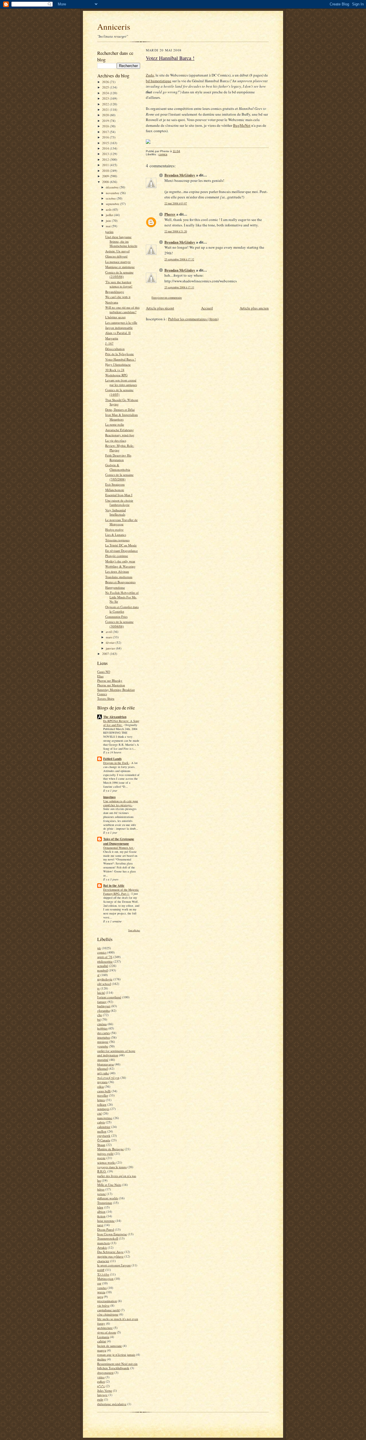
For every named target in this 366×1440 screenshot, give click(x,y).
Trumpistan (104, 1202)
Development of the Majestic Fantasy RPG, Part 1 (121, 892)
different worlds (107, 1198)
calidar (101, 1341)
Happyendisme (115, 587)
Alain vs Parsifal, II (118, 333)
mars (109, 637)
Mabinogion (105, 1278)
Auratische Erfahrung (119, 430)
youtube (102, 1046)
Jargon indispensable (119, 327)
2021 (106, 109)
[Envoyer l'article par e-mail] (183, 151)
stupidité (102, 1059)
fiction (101, 1216)
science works (106, 1162)
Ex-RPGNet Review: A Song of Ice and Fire (121, 723)
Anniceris (113, 26)
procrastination (107, 1301)
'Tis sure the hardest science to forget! (118, 284)
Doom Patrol (105, 1229)
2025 (106, 87)
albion (101, 1211)
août (109, 209)
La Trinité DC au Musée (121, 545)
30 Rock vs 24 (114, 370)
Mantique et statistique (120, 267)
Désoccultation (115, 349)
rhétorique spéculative (111, 1404)
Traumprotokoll (107, 1238)
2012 (106, 159)
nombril (102, 970)
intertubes (103, 1037)
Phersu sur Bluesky (109, 680)
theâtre (101, 1359)
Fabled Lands (112, 759)
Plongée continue (116, 556)
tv (98, 988)
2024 (106, 93)
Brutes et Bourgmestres (120, 582)
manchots (103, 1243)
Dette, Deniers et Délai (120, 409)
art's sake (103, 1073)
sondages (103, 1109)
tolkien (101, 1104)
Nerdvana (111, 302)
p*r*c (101, 1386)
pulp (100, 1399)
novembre (113, 193)
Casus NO (103, 671)
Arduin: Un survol (117, 251)
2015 (106, 143)
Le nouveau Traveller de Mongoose (121, 522)
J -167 (109, 343)
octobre (111, 198)
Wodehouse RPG (116, 375)
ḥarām (109, 232)
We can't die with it (117, 297)
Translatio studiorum (118, 577)
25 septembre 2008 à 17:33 (179, 287)
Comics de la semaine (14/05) (119, 392)
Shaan (101, 1145)
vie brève (103, 1305)
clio (99, 1015)
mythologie (104, 979)
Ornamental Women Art (118, 848)
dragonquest (105, 1372)
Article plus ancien (254, 308)
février (111, 642)
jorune (101, 1194)
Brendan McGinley (179, 175)
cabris (101, 1122)
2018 (106, 126)
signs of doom (106, 1332)
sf (98, 975)
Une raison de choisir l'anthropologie (119, 502)
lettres (101, 1100)
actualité (102, 966)
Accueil (207, 308)
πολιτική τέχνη (108, 1077)
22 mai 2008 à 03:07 (175, 203)
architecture (105, 1328)
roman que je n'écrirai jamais (116, 1354)
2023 (106, 98)
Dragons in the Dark (116, 763)
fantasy (102, 1001)
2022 (106, 104)
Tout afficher (134, 930)
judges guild (105, 1153)
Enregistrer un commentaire (167, 297)
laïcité (101, 992)
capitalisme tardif (108, 1310)
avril (109, 632)
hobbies (102, 1028)
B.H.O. (101, 1171)
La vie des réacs (115, 440)
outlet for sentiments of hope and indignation (116, 1053)
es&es (101, 1381)
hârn (100, 1207)
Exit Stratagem (115, 484)
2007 (106, 653)
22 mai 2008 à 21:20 (175, 231)
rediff (100, 1270)
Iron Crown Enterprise (112, 1234)
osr (99, 1283)
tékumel (102, 1068)
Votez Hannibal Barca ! (120, 359)
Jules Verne (104, 1390)
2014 (106, 148)
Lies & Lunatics (115, 534)
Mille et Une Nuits (109, 1184)
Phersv (170, 214)
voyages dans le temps (112, 1167)
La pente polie (114, 424)
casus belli (104, 1091)
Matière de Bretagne (110, 1149)
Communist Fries (116, 616)
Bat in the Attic (113, 885)
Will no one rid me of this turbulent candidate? (122, 309)
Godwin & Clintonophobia (117, 467)
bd (99, 1019)
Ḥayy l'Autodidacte (118, 364)
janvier (111, 648)
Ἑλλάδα (103, 1274)
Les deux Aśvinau (117, 571)
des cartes (103, 1033)
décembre (113, 187)
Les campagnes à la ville (121, 322)
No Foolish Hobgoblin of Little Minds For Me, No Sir (122, 597)
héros (100, 1189)
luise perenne (106, 1220)
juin (109, 220)
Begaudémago (114, 291)
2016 (106, 137)
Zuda (150, 75)
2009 (106, 176)
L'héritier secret (115, 317)
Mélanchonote (114, 490)
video (101, 1377)
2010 (106, 170)
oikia (100, 1086)
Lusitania (103, 1337)
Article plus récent (160, 308)
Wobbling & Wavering (120, 566)
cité (99, 1113)
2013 (106, 154)
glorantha (103, 1010)
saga (100, 1296)
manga (101, 1350)
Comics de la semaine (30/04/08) (119, 624)
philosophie (105, 961)
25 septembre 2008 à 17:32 (179, 259)
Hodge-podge (114, 529)
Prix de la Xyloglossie (119, 354)
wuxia (101, 1292)
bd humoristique (158, 80)
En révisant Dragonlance (121, 550)
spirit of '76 (104, 957)
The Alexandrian (114, 717)
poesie (101, 1158)
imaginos (109, 797)
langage (102, 1395)
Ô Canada (103, 1140)
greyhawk (103, 1135)
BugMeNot (241, 125)
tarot (100, 1225)
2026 (106, 82)
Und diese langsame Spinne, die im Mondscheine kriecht (121, 241)
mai (109, 226)
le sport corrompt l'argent (114, 1265)
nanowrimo (104, 1118)
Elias (100, 676)
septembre (113, 204)
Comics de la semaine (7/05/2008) (119, 476)
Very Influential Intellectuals (115, 512)
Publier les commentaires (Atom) (193, 318)
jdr (99, 948)
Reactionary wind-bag (119, 435)
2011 (106, 165)
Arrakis (102, 1247)
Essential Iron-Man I (118, 495)
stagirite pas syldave (110, 1256)
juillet (110, 215)
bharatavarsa (105, 1064)
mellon (101, 1131)
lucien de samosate (109, 1346)
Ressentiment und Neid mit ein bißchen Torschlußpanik (117, 1365)
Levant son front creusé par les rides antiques (121, 382)
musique (102, 1041)
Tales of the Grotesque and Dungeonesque (118, 841)
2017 (106, 132)
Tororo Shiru (105, 698)
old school (104, 984)
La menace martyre (118, 262)
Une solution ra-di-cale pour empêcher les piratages (120, 803)
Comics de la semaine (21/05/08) (119, 274)
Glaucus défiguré (116, 256)
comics (101, 952)
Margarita (111, 338)
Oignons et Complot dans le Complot (122, 609)
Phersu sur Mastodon (111, 685)
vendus (102, 1288)
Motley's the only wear (120, 561)
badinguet (103, 1006)
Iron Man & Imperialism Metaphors (121, 417)
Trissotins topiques (117, 540)
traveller (102, 1095)
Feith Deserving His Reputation (118, 457)
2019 (106, 120)
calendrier (103, 1127)
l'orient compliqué (109, 997)
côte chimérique (107, 1314)
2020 (106, 115)
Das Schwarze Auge (110, 1252)
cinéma (102, 1024)
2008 (106, 182)
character (103, 1261)
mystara (102, 1082)
